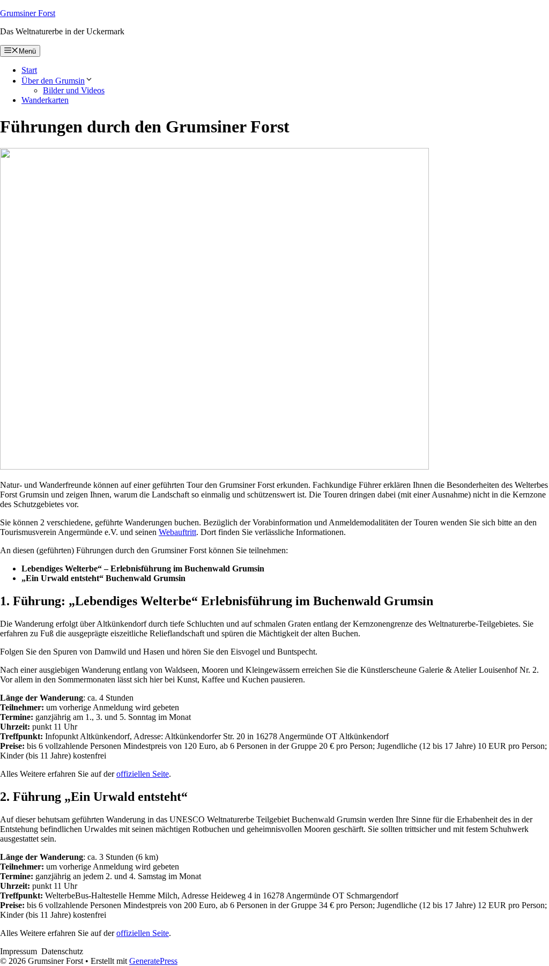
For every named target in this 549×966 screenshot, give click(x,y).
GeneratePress (153, 960)
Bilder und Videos (74, 90)
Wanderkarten (45, 100)
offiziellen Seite (142, 773)
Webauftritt (177, 532)
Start (29, 70)
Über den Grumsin (53, 80)
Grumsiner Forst (27, 13)
